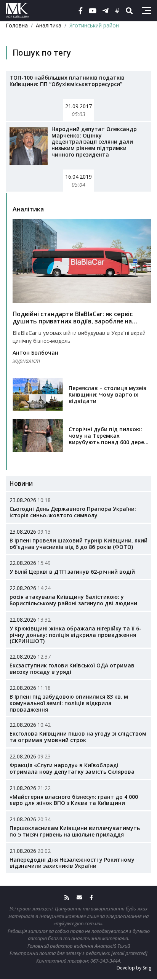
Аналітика (48, 25)
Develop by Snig (134, 968)
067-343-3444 (105, 960)
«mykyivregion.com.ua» (78, 923)
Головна (17, 25)
